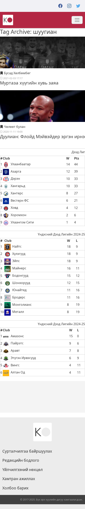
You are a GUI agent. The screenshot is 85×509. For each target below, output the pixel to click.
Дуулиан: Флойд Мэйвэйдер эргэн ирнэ (42, 136)
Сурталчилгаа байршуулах (27, 451)
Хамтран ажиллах (18, 479)
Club (6, 158)
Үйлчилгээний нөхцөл (22, 469)
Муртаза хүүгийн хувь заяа (29, 83)
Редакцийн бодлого (20, 460)
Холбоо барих (15, 488)
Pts (76, 158)
